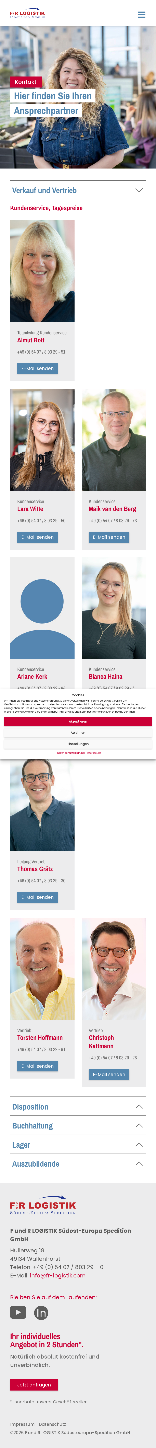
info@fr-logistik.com (58, 1275)
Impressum (94, 753)
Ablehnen (78, 733)
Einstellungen (78, 744)
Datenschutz (52, 1424)
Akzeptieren (78, 721)
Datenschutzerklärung (71, 753)
